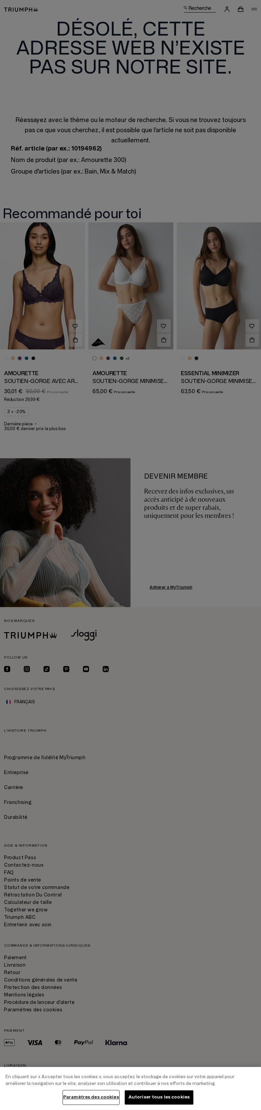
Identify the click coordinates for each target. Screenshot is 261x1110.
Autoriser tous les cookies (159, 1097)
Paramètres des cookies (91, 1097)
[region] (130, 1088)
